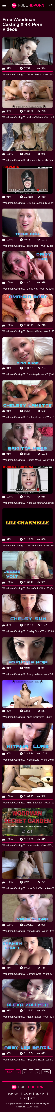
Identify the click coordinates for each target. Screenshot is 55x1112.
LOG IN (28, 1093)
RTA (32, 1098)
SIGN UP (40, 1093)
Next (46, 1071)
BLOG (23, 1098)
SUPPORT (14, 1093)
